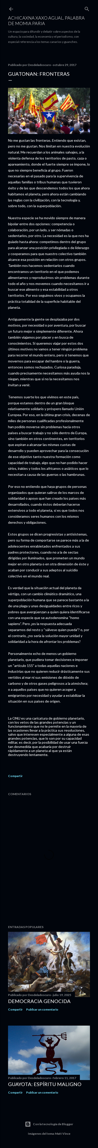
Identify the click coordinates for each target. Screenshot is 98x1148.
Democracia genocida (39, 1001)
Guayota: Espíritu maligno (44, 1084)
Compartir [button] (15, 776)
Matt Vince (62, 1133)
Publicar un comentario (42, 1009)
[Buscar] (87, 8)
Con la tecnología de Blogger (53, 1124)
